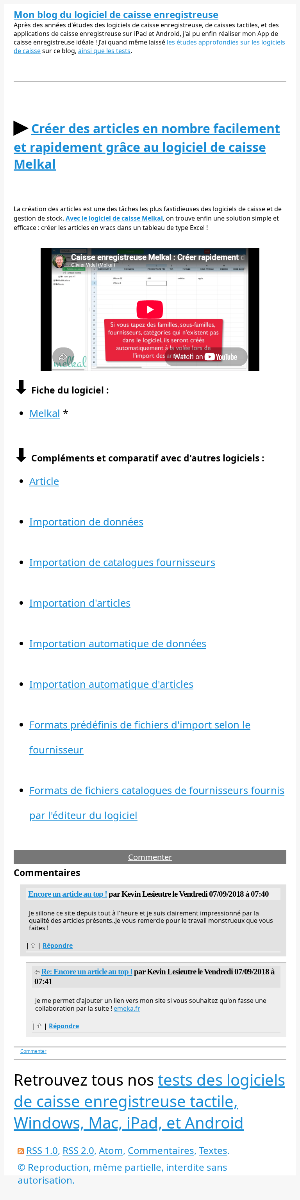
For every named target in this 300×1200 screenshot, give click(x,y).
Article (44, 481)
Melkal (44, 413)
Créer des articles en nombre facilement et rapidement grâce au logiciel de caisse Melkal (147, 146)
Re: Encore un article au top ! (86, 971)
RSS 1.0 (42, 1150)
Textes (213, 1150)
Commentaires (161, 1150)
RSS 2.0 (78, 1150)
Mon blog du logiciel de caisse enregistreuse (116, 14)
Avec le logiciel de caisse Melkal (114, 218)
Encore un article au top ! (67, 894)
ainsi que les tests (104, 50)
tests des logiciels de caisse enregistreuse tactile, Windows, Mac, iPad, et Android (149, 1101)
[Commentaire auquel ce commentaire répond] (36, 971)
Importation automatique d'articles (111, 684)
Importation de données (86, 522)
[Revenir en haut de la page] (33, 945)
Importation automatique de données (117, 643)
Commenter (150, 857)
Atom (111, 1150)
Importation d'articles (79, 603)
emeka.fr (127, 1008)
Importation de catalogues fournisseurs (122, 562)
